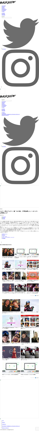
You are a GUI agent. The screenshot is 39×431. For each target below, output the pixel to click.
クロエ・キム (4, 236)
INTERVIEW (4, 9)
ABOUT (3, 112)
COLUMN (4, 10)
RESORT (3, 110)
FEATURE (4, 5)
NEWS (3, 7)
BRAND (3, 109)
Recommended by (33, 295)
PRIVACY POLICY (5, 115)
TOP (3, 420)
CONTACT (4, 113)
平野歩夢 (3, 238)
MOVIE (3, 6)
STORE (3, 13)
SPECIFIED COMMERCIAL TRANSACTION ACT (11, 114)
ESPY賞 (3, 235)
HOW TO (3, 8)
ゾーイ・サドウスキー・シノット (8, 237)
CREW (3, 11)
